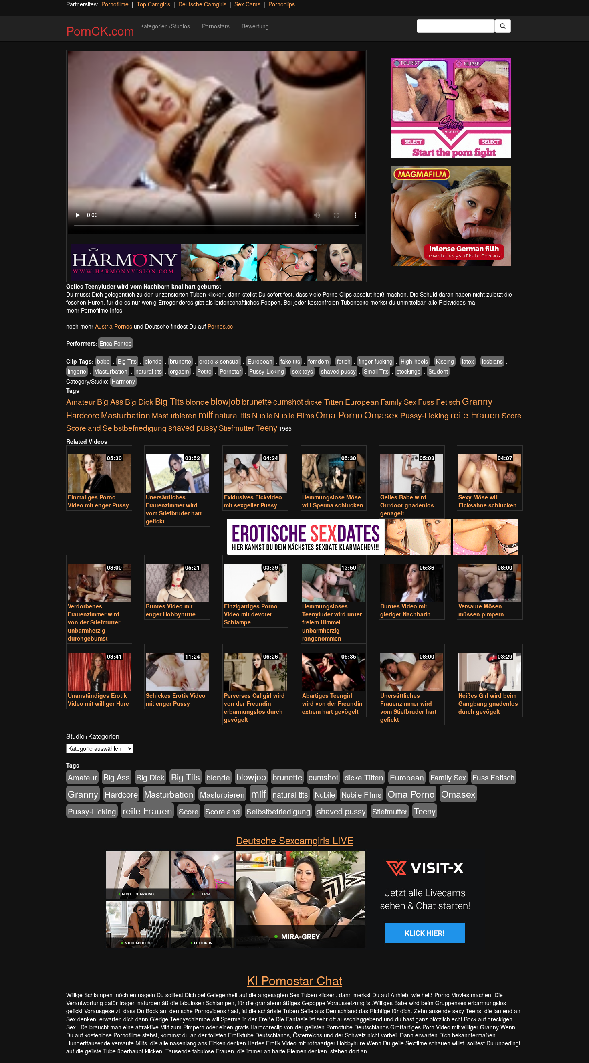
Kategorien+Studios (165, 26)
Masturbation (110, 371)
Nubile (262, 415)
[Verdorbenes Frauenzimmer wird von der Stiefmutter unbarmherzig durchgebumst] (99, 579)
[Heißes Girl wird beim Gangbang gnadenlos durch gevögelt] (489, 668)
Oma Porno (339, 414)
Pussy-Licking (266, 371)
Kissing (445, 361)
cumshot (288, 401)
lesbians (492, 361)
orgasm (179, 371)
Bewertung (255, 26)
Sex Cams (247, 4)
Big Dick (139, 401)
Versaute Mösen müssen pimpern (481, 610)
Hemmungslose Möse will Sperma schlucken (332, 501)
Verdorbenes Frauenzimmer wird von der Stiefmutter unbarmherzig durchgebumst (94, 622)
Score (512, 415)
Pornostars (216, 26)
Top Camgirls (153, 4)
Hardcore (82, 415)
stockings (408, 371)
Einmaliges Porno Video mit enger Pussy (98, 501)
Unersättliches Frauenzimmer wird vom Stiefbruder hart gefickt (174, 509)
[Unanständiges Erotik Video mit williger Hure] (99, 668)
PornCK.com (100, 30)
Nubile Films (294, 415)
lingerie (77, 371)
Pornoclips (281, 4)
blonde (153, 361)
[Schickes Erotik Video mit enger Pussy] (177, 668)
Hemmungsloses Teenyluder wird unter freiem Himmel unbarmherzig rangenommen (332, 622)
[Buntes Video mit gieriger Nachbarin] (411, 579)
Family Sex (398, 401)
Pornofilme (115, 4)
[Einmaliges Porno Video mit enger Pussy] (99, 470)
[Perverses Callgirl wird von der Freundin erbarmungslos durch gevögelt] (255, 668)
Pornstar (230, 371)
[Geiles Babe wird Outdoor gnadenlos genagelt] (411, 470)
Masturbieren (174, 415)
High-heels (414, 361)
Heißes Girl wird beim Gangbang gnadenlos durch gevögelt (488, 703)
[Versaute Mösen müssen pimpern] (489, 579)
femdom (318, 361)
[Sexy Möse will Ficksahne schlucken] (489, 470)
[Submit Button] (503, 26)
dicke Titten (324, 401)
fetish (344, 361)
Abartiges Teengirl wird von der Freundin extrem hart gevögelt (332, 703)
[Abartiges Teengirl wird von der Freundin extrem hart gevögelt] (333, 668)
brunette (180, 361)
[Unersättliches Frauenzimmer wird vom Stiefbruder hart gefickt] (177, 470)
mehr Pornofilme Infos (94, 310)
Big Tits (127, 361)
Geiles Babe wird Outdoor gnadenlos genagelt (407, 505)
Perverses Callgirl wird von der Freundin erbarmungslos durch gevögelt (254, 707)
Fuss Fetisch (439, 401)
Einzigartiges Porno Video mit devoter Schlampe (251, 614)
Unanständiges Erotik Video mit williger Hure (98, 699)
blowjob (225, 401)
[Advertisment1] (451, 108)
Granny (477, 400)
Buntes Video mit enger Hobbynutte (171, 610)
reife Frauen (475, 414)
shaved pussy (338, 371)
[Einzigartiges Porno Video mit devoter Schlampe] (255, 579)
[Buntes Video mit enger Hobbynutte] (177, 579)
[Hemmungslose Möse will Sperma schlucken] (333, 470)
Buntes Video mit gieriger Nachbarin (405, 610)
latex (468, 361)
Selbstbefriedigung (135, 427)
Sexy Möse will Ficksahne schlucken (487, 501)
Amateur (80, 401)
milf (205, 414)
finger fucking (376, 361)
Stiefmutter (236, 427)
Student (438, 371)
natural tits (148, 371)
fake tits (290, 361)
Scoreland (83, 427)
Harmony (123, 381)
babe (103, 361)
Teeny (266, 427)
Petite (204, 371)
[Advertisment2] (451, 216)
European (260, 361)
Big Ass (110, 401)
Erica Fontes (115, 343)
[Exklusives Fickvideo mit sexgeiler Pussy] (255, 470)
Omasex (381, 414)
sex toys (302, 371)
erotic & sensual (219, 361)
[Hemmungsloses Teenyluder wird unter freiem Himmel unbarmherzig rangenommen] (333, 579)
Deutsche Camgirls (202, 4)
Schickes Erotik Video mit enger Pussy (176, 699)
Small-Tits (376, 371)
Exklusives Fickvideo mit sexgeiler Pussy (253, 501)
